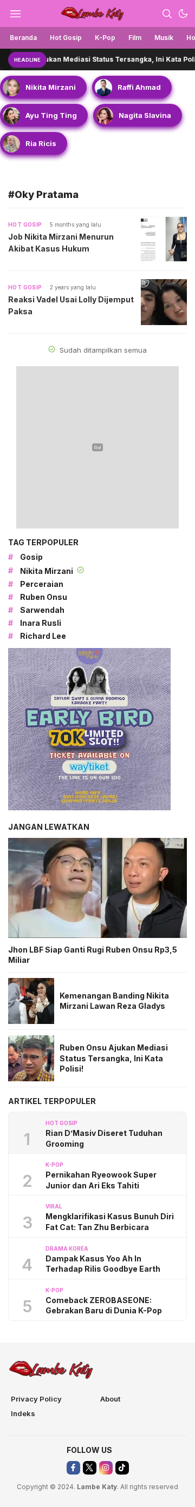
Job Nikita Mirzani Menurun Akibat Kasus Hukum (61, 242)
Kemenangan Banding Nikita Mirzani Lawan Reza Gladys (114, 1001)
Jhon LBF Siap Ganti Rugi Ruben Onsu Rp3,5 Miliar (92, 955)
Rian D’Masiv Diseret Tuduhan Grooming (104, 1138)
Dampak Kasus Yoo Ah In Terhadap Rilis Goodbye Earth (103, 1264)
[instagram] (106, 1468)
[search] (167, 13)
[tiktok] (122, 1468)
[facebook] (73, 1468)
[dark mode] (183, 13)
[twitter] (89, 1468)
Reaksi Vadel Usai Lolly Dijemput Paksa (71, 305)
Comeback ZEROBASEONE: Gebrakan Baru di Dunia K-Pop (104, 1306)
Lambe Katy (97, 1487)
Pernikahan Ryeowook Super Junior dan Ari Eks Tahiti (101, 1180)
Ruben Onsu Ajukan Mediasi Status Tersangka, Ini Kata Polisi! (114, 1058)
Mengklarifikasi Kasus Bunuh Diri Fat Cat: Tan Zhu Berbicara (110, 1222)
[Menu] (15, 13)
